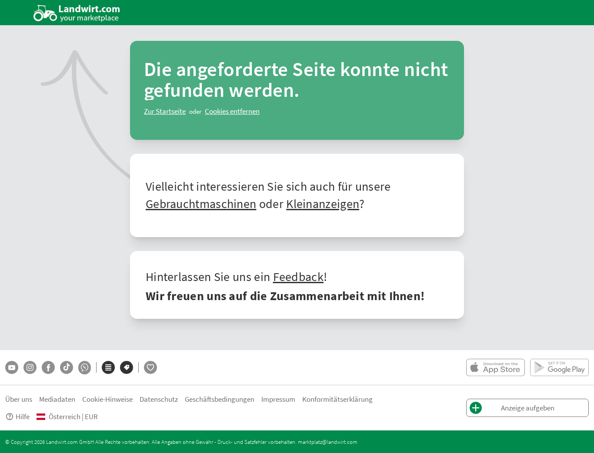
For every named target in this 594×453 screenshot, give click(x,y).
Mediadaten (57, 399)
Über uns (18, 399)
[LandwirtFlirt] (150, 367)
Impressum (278, 399)
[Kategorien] (108, 367)
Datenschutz (159, 399)
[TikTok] (66, 367)
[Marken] (126, 367)
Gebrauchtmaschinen (201, 203)
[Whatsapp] (84, 368)
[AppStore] (495, 367)
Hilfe (23, 416)
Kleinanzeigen (322, 203)
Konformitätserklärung (337, 399)
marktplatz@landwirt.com (327, 442)
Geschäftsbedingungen (219, 399)
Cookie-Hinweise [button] (107, 399)
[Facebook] (48, 367)
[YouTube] (11, 367)
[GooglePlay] (559, 367)
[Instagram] (30, 367)
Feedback (298, 276)
